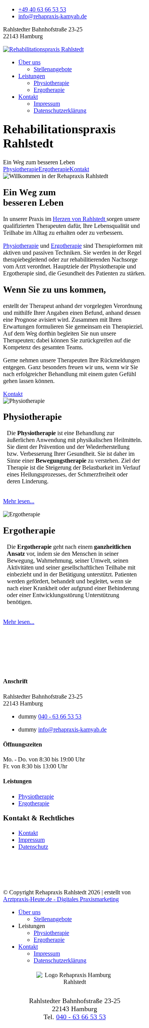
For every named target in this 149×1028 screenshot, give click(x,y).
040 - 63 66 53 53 (59, 716)
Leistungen (31, 76)
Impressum (47, 103)
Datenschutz (33, 846)
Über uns (29, 62)
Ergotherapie (49, 90)
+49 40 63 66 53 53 (42, 9)
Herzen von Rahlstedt (80, 219)
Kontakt (28, 96)
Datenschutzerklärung (60, 110)
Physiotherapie (51, 83)
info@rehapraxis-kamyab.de (52, 16)
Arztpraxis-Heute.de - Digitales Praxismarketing (61, 899)
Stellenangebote (53, 69)
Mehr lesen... (18, 501)
